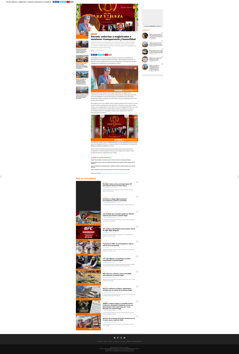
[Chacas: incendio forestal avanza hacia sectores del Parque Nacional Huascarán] (82, 93)
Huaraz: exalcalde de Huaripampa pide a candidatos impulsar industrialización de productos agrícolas (81, 82)
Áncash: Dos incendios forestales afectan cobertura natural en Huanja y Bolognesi (81, 51)
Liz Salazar (106, 187)
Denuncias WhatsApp (137, 341)
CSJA (113, 173)
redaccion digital (100, 50)
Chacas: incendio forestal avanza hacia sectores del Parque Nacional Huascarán (82, 96)
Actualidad (100, 341)
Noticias (126, 173)
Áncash (102, 173)
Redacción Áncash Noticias (109, 202)
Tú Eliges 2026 (116, 341)
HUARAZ (122, 173)
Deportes (128, 341)
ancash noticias (108, 173)
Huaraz (105, 341)
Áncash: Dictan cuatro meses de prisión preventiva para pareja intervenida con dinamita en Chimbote (82, 66)
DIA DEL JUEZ (117, 173)
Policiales (122, 341)
